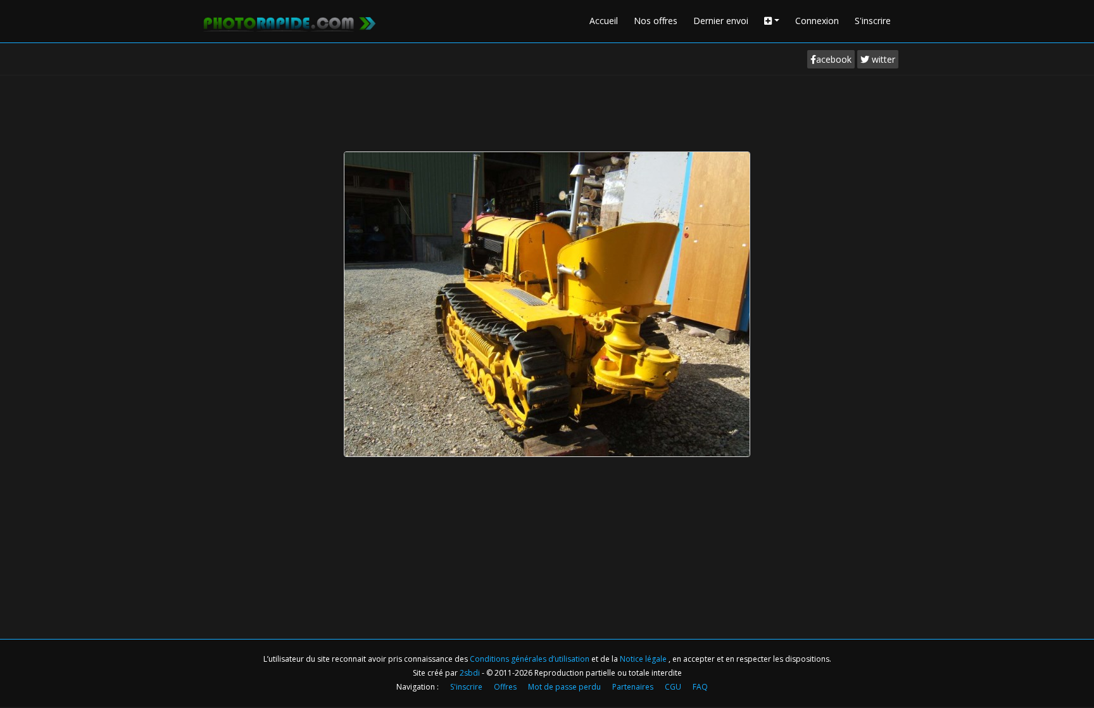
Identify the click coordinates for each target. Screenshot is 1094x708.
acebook (834, 59)
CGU (673, 686)
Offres (505, 686)
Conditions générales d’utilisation (530, 658)
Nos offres (655, 21)
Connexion (817, 21)
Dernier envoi (720, 21)
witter (882, 59)
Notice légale (644, 658)
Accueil (603, 21)
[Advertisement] (547, 110)
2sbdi (470, 672)
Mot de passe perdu (564, 686)
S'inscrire (873, 21)
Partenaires (632, 686)
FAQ (700, 686)
